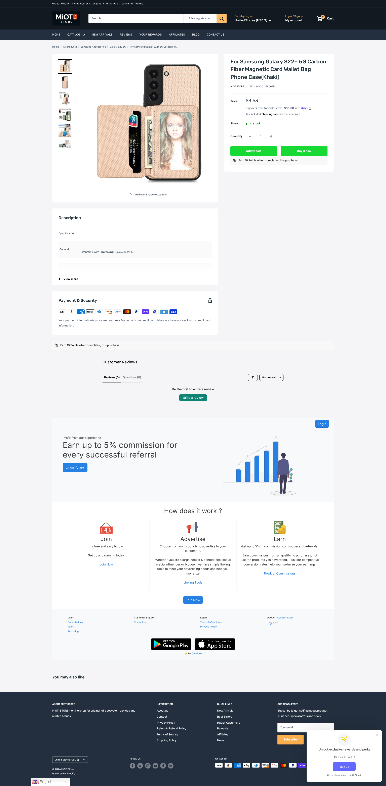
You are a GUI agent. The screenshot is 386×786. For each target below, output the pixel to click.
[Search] (222, 18)
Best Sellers (224, 716)
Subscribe (290, 739)
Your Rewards (150, 34)
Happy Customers (228, 722)
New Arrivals (102, 34)
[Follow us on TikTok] (163, 766)
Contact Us (216, 34)
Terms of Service (167, 734)
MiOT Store (237, 86)
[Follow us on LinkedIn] (170, 766)
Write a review (193, 398)
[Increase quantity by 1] (271, 136)
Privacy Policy (166, 722)
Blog (196, 34)
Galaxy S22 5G (118, 46)
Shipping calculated (273, 114)
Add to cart (253, 151)
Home (56, 34)
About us (162, 710)
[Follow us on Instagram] (148, 766)
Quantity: (236, 136)
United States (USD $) (66, 759)
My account (294, 20)
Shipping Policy (167, 740)
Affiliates (177, 34)
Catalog (73, 34)
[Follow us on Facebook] (132, 766)
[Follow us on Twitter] (140, 766)
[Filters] (253, 377)
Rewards (222, 728)
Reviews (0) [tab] (112, 377)
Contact (162, 716)
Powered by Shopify (63, 773)
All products (70, 46)
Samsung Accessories (93, 46)
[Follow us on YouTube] (155, 766)
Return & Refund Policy (171, 728)
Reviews (126, 34)
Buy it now (304, 151)
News (220, 740)
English (45, 782)
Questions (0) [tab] (132, 377)
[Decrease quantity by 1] (250, 136)
